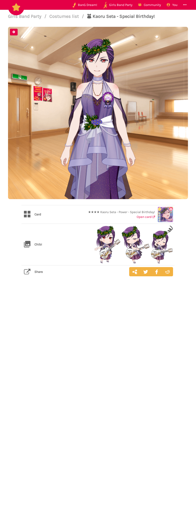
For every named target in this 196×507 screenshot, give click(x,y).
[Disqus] (98, 340)
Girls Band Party (25, 16)
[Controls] (14, 32)
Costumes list (64, 16)
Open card (144, 217)
